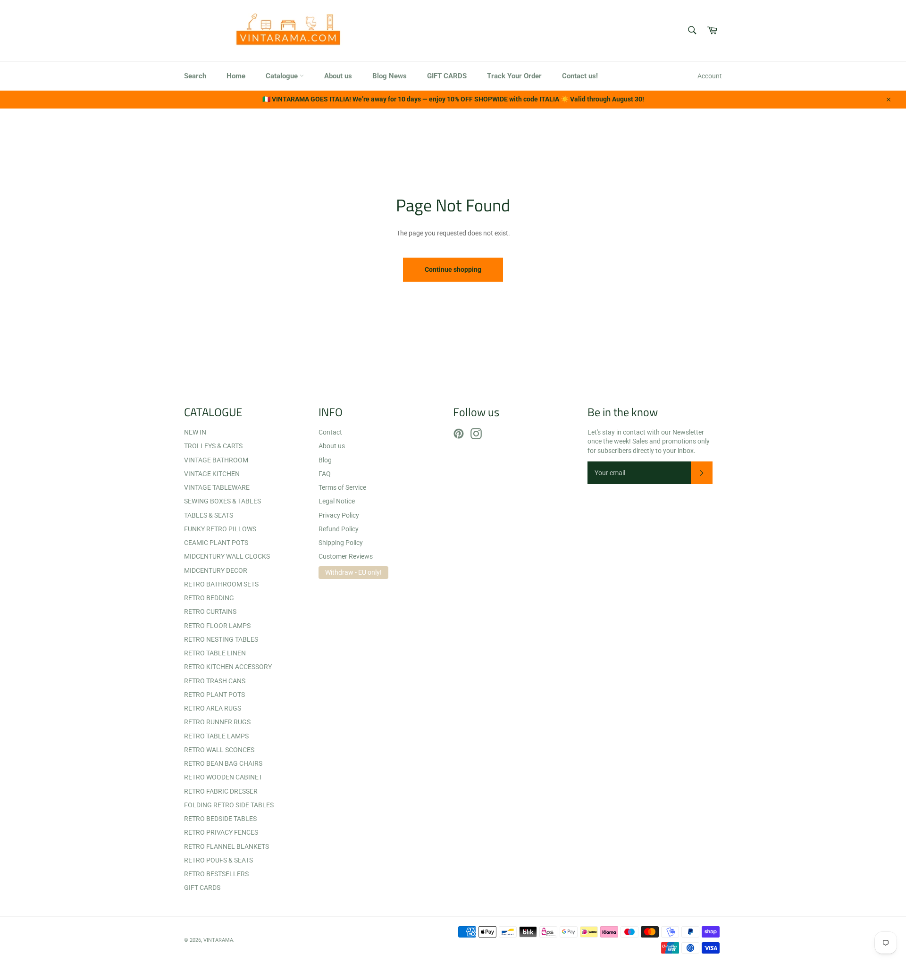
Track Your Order (514, 76)
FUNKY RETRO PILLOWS (220, 529)
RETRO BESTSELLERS (216, 874)
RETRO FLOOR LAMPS (217, 625)
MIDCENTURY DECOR (215, 570)
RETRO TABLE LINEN (215, 653)
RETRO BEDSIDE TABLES (220, 818)
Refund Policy (339, 529)
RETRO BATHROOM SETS (221, 584)
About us (338, 76)
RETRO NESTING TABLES (221, 639)
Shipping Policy (341, 542)
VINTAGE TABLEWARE (217, 487)
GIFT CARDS (447, 76)
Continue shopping (453, 269)
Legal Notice (337, 501)
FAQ (325, 473)
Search (195, 76)
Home (235, 76)
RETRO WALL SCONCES (219, 750)
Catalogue (283, 76)
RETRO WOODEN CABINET (223, 777)
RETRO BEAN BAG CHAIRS (223, 763)
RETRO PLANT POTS (214, 694)
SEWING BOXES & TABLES (222, 501)
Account (709, 76)
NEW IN (195, 432)
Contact (330, 432)
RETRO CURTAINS (210, 611)
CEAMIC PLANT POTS (216, 542)
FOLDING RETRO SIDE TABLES (229, 805)
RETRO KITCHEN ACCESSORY (228, 666)
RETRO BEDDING (209, 598)
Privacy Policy (339, 515)
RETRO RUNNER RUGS (217, 722)
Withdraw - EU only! (353, 572)
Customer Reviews (346, 556)
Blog (325, 460)
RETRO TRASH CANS (214, 681)
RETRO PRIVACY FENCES (221, 832)
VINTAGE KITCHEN (212, 473)
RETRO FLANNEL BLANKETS (226, 846)
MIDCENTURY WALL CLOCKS (227, 556)
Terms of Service (342, 487)
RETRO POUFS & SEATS (218, 860)
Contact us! (580, 76)
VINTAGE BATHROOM (216, 460)
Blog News (389, 76)
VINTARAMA (218, 940)
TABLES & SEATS (208, 515)
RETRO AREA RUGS (212, 708)
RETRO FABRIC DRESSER (221, 791)
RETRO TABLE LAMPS (216, 736)
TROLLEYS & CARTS (213, 446)
